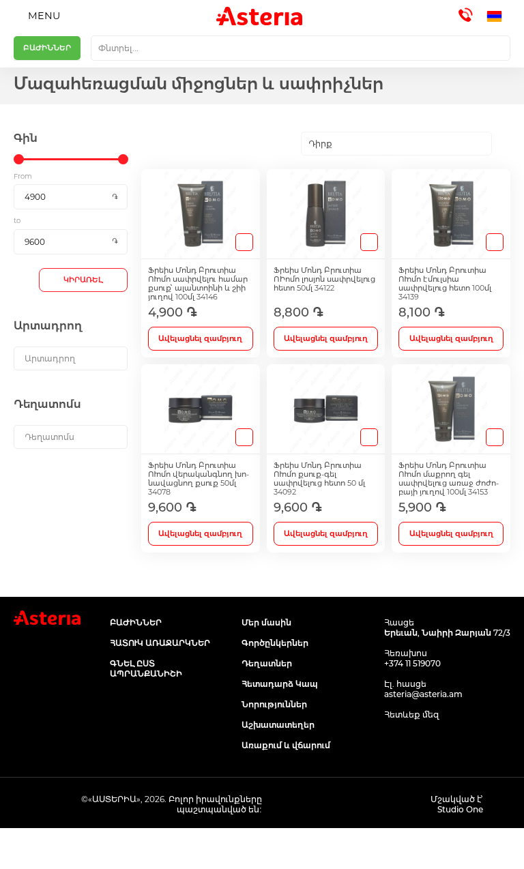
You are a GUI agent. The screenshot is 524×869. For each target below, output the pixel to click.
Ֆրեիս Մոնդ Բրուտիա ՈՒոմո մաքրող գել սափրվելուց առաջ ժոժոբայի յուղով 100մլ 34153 (448, 479)
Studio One (460, 809)
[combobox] (300, 48)
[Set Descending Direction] (503, 144)
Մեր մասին (266, 622)
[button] (498, 16)
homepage (65, 848)
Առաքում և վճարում (286, 745)
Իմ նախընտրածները (327, 848)
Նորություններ (274, 704)
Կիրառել (83, 279)
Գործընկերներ (275, 643)
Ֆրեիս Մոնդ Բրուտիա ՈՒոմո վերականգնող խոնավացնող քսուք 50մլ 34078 (198, 479)
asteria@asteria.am (423, 694)
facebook (392, 741)
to (17, 220)
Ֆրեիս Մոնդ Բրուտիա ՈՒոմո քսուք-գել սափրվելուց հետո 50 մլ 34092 (319, 479)
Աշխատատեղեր (278, 725)
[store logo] (259, 16)
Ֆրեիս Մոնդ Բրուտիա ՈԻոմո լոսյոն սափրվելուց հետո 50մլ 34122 (324, 279)
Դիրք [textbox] (320, 143)
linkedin (454, 741)
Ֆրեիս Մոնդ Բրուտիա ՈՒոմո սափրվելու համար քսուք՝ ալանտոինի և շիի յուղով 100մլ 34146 (198, 283)
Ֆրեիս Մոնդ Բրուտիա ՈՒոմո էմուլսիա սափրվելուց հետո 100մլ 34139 (444, 283)
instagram (423, 741)
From (23, 176)
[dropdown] (71, 358)
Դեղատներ (267, 663)
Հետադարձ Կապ (280, 684)
